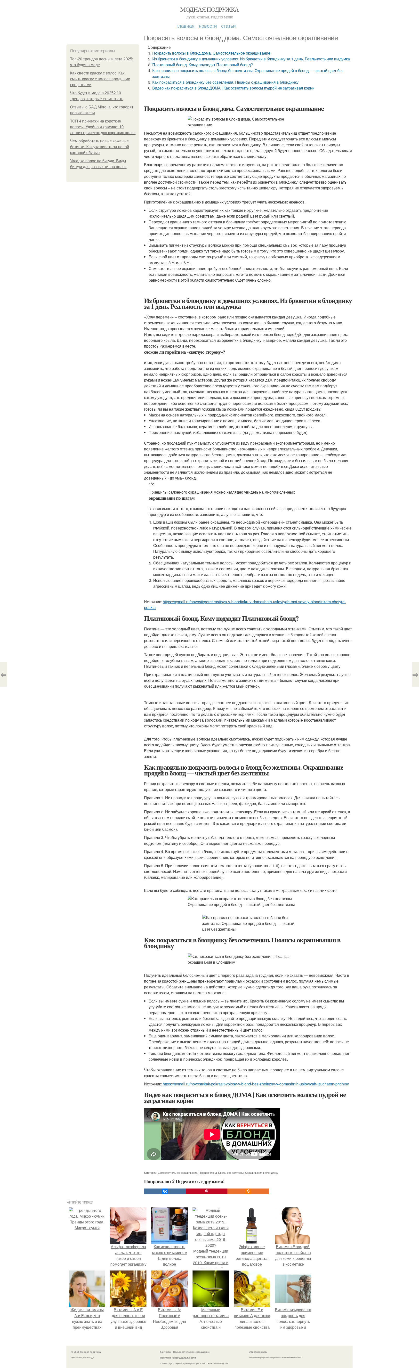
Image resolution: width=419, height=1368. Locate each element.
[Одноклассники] (248, 1191)
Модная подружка (209, 9)
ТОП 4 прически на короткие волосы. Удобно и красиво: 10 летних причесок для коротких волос (103, 127)
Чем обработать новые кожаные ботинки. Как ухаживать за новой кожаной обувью (99, 147)
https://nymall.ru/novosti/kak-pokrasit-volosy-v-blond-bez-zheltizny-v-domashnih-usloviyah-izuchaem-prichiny (256, 1084)
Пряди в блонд (208, 1172)
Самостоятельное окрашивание (177, 1172)
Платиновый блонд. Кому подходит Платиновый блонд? (202, 64)
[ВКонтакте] (165, 1191)
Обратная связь (258, 1351)
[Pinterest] (206, 1191)
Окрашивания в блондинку (261, 1172)
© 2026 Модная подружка (86, 1351)
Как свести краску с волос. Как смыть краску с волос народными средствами (100, 79)
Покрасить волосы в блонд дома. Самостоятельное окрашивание (211, 53)
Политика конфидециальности (178, 1357)
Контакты (165, 1351)
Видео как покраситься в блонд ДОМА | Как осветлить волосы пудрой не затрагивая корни (233, 88)
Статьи (228, 25)
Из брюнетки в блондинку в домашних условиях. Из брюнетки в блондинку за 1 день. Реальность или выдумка (251, 59)
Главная (185, 25)
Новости (208, 25)
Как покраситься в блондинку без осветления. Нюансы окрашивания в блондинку (225, 82)
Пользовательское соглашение (191, 1351)
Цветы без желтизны (231, 1172)
